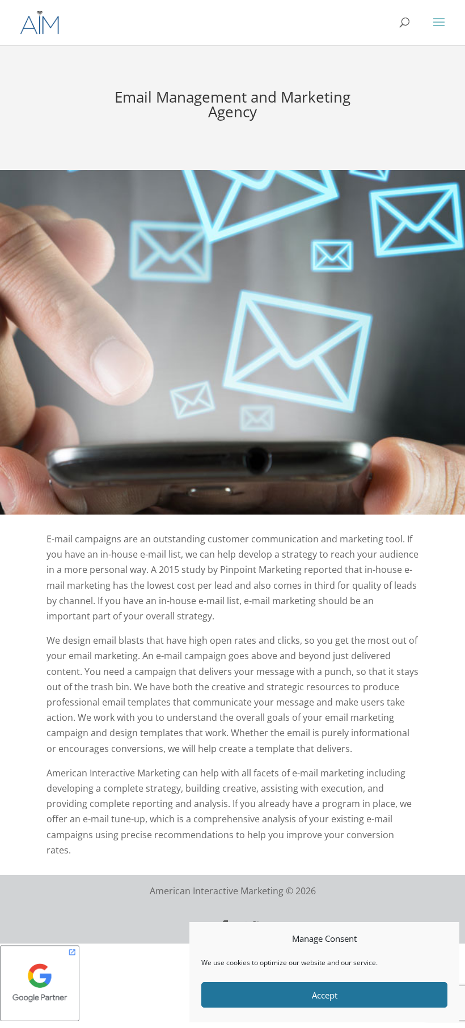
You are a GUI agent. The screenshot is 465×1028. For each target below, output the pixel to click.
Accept (324, 995)
